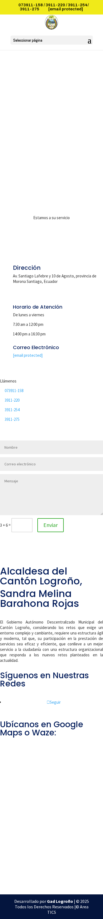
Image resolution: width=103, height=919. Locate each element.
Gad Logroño (60, 901)
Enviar (50, 524)
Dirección (27, 268)
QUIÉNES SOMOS (51, 83)
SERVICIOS (51, 105)
